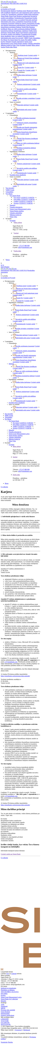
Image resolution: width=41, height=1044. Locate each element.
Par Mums (4, 40)
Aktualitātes (36, 38)
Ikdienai (13, 11)
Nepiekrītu (4, 1042)
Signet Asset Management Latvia (20, 209)
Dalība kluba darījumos (31, 14)
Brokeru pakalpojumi (23, 16)
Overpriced (18, 1030)
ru (3, 265)
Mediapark (26, 1030)
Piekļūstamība (5, 1013)
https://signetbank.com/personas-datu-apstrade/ (15, 676)
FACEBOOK (5, 1023)
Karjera (3, 41)
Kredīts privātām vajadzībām (26, 98)
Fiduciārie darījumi (31, 20)
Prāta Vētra (16, 45)
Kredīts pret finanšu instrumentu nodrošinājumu (20, 24)
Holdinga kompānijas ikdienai (26, 148)
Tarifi (2, 1004)
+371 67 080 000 (24, 245)
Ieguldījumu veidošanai (16, 14)
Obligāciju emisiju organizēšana (25, 23)
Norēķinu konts (21, 11)
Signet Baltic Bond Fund (8, 16)
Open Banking (5, 1012)
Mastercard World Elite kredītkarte (28, 58)
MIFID (3, 1008)
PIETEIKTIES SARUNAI (18, 3)
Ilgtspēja (8, 41)
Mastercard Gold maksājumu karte (22, 12)
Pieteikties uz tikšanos (8, 990)
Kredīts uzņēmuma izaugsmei (26, 118)
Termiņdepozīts (19, 18)
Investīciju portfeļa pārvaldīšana (11, 34)
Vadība (34, 40)
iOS (7, 973)
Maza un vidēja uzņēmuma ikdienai (19, 29)
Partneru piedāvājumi (7, 1015)
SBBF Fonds (28, 38)
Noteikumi (4, 1006)
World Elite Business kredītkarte (28, 138)
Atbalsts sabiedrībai (34, 43)
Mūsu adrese (36, 45)
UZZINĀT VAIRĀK (27, 197)
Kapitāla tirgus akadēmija (18, 175)
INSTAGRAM (5, 1024)
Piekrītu (10, 1042)
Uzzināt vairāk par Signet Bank (10, 854)
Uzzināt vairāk (32, 55)
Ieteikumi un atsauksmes (8, 988)
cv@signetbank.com (10, 662)
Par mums (21, 40)
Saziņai (3, 47)
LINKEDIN (5, 1019)
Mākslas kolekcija (6, 45)
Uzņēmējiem (19, 22)
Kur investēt (19, 38)
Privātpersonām (6, 11)
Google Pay (4, 14)
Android (13, 973)
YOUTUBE (5, 1021)
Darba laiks (9, 47)
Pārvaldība (28, 40)
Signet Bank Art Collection (9, 999)
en (1, 265)
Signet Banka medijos (20, 43)
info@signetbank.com (25, 247)
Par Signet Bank (13, 40)
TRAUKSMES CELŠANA (10, 992)
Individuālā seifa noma (8, 22)
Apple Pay (36, 12)
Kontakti (22, 45)
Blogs (15, 47)
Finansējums (28, 18)
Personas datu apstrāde (8, 1010)
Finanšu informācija (18, 41)
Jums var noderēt (19, 20)
